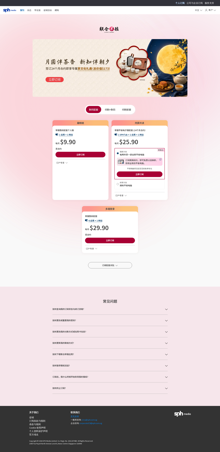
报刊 (22, 10)
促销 (31, 417)
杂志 (29, 10)
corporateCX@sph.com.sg (91, 423)
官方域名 (33, 434)
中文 (197, 10)
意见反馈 (75, 416)
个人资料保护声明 (38, 431)
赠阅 (57, 10)
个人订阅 (180, 3)
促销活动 (48, 10)
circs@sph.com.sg (89, 419)
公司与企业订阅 (195, 3)
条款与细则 (35, 424)
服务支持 (209, 3)
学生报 (37, 10)
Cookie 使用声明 (37, 427)
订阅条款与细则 (37, 420)
